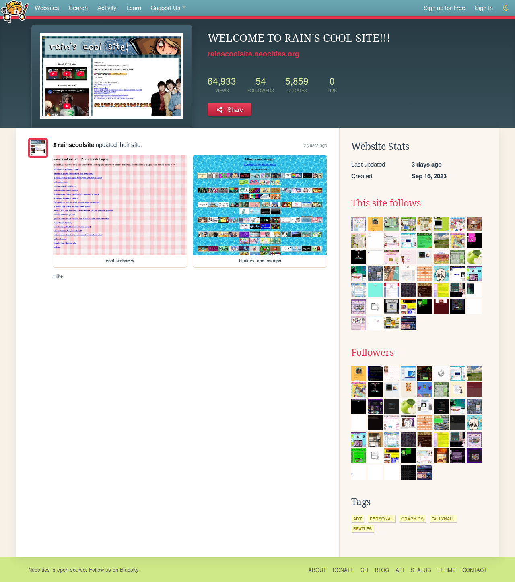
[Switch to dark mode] (506, 8)
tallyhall (443, 519)
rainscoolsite (76, 144)
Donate (343, 570)
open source (71, 569)
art (357, 519)
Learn (133, 7)
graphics (412, 519)
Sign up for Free (444, 7)
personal (381, 519)
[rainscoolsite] (38, 148)
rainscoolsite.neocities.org (253, 53)
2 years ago (315, 145)
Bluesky (129, 569)
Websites (47, 7)
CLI (364, 570)
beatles (362, 529)
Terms (446, 570)
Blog (382, 570)
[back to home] (14, 11)
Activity (107, 7)
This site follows (386, 203)
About (317, 570)
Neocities (39, 569)
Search (78, 7)
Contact (474, 570)
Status (421, 570)
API (400, 570)
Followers (372, 352)
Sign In (484, 7)
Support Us (166, 7)
